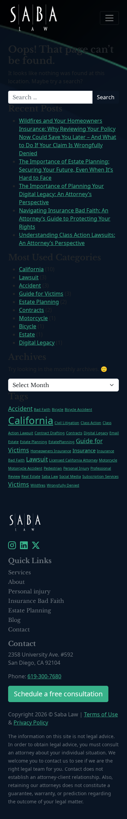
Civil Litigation (67, 422)
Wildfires (37, 485)
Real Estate (30, 476)
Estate (27, 334)
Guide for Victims (41, 293)
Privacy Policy (31, 722)
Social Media (70, 476)
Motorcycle (33, 318)
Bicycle (27, 326)
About (16, 581)
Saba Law (50, 476)
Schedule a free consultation (58, 693)
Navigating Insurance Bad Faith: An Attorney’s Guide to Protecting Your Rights (64, 218)
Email (114, 433)
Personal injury (29, 591)
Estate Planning (39, 302)
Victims (18, 484)
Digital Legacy (37, 342)
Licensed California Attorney (73, 460)
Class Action (91, 422)
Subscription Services (100, 476)
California (31, 269)
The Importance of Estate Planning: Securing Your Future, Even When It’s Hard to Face (66, 169)
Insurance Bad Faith (36, 600)
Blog (14, 619)
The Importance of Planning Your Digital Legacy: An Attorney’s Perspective (61, 194)
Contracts (31, 310)
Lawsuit (29, 277)
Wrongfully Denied (63, 485)
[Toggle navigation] (109, 18)
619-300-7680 (44, 676)
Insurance (84, 450)
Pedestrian (53, 468)
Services (19, 572)
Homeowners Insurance (50, 451)
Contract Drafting (50, 433)
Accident (30, 285)
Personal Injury (76, 468)
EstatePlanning (61, 441)
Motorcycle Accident (25, 468)
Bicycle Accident (78, 409)
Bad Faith (42, 409)
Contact (19, 629)
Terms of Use (101, 714)
